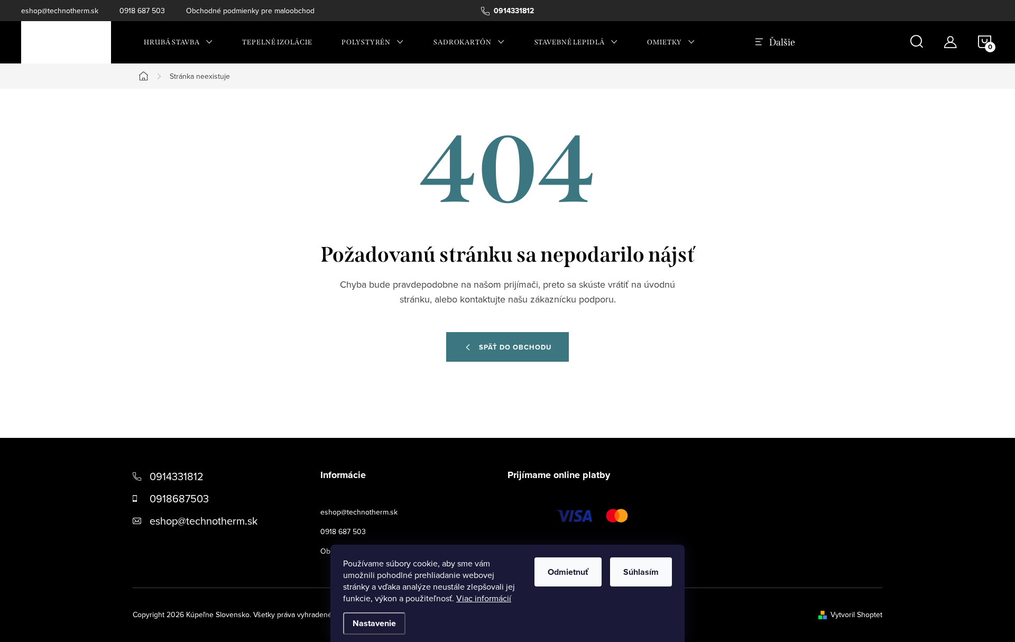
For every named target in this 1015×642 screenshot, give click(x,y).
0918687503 (179, 498)
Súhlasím (641, 572)
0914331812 (177, 476)
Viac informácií (483, 598)
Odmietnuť (568, 572)
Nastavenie (374, 623)
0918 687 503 (142, 10)
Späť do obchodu (515, 347)
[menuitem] (178, 42)
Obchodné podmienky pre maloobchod (250, 10)
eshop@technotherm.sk (59, 10)
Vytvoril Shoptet (856, 614)
